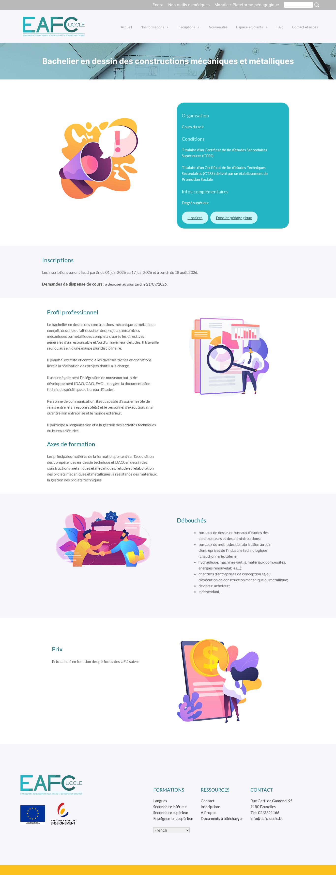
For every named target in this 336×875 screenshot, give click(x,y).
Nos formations (152, 27)
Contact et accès (305, 27)
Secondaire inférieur (170, 806)
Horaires (194, 217)
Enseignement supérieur (173, 818)
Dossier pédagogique (234, 217)
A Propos (208, 812)
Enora (158, 4)
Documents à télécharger (222, 818)
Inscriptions (186, 27)
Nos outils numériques (189, 4)
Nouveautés (218, 27)
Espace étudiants (249, 27)
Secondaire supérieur (170, 812)
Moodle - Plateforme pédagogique (246, 4)
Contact (207, 800)
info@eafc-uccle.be (266, 818)
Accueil (126, 27)
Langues (160, 800)
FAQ (279, 27)
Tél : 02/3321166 (264, 812)
